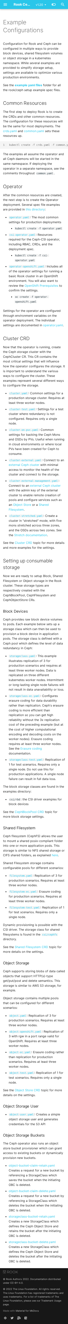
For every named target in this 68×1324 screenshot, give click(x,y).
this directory (35, 209)
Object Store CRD (27, 1090)
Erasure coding (31, 748)
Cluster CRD (23, 543)
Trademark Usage (51, 1300)
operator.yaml (53, 325)
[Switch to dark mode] (53, 4)
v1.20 (39, 5)
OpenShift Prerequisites (41, 285)
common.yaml (34, 131)
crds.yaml (10, 131)
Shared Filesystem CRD (31, 947)
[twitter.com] (12, 1318)
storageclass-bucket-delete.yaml (32, 1242)
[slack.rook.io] (5, 1318)
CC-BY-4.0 (16, 1282)
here (55, 855)
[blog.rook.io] (26, 1318)
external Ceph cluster (24, 465)
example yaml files (28, 85)
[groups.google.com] (19, 1318)
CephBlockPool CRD (29, 812)
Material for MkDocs (27, 1310)
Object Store (22, 505)
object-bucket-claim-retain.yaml (32, 1165)
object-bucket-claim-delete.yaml (32, 1191)
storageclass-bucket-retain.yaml (32, 1216)
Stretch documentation (30, 535)
